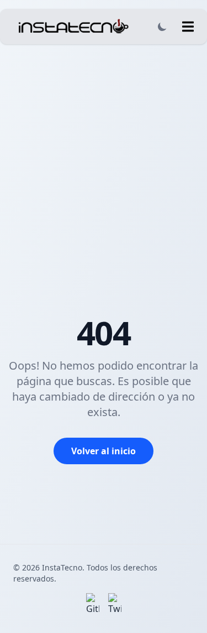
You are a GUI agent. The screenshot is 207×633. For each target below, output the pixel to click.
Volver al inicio (103, 451)
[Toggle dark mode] (162, 26)
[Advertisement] (103, 153)
